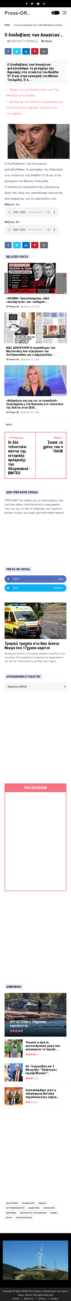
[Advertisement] (35, 736)
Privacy (42, 1299)
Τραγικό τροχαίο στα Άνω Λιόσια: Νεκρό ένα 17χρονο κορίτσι (32, 645)
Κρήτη (9, 1218)
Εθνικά (53, 1213)
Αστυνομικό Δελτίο (15, 1208)
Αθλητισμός (12, 1203)
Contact (54, 1299)
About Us (28, 1299)
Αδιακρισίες (34, 1208)
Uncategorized (61, 25)
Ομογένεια (11, 1213)
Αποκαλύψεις (28, 1203)
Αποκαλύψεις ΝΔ (24, 1218)
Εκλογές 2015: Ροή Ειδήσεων (33, 1213)
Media (48, 41)
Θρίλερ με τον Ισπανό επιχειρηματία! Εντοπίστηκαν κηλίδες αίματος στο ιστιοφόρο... (34, 107)
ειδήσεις (42, 1203)
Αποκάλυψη (49, 1208)
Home (16, 1299)
